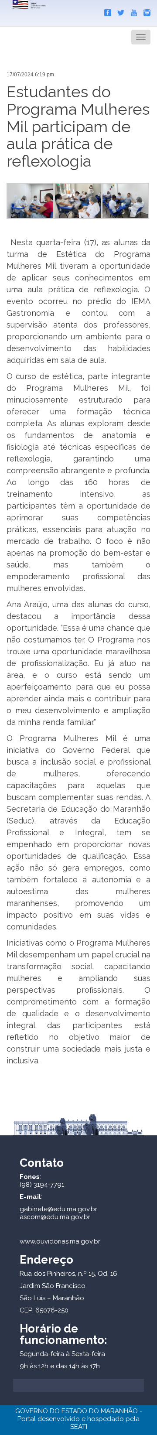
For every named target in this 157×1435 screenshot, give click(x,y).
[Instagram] (144, 11)
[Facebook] (105, 11)
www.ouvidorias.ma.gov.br (60, 1241)
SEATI (78, 1427)
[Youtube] (131, 11)
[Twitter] (118, 11)
